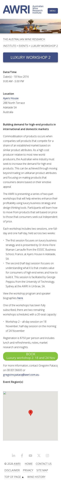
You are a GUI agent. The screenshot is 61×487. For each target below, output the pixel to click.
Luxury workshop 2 (44, 46)
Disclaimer (12, 470)
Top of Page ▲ (14, 477)
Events (23, 46)
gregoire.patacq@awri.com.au (21, 374)
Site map (42, 470)
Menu (53, 10)
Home (29, 464)
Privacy (28, 470)
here (20, 298)
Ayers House (11, 98)
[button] (30, 413)
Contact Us (44, 464)
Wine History (36, 477)
